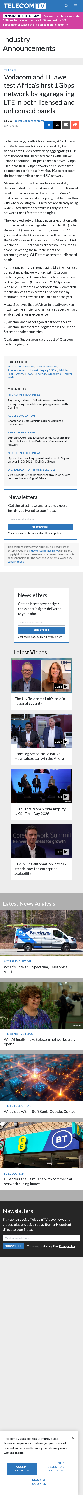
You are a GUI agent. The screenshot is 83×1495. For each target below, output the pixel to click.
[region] (39, 1463)
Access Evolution (46, 366)
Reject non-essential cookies (56, 1466)
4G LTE (12, 366)
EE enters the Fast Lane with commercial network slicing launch (38, 1181)
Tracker (10, 70)
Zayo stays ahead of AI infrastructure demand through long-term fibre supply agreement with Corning (38, 404)
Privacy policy (53, 533)
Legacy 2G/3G (48, 370)
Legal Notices (16, 561)
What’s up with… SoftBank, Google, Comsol (40, 1111)
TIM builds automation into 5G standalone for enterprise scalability (40, 869)
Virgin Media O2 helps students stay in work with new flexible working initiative (39, 476)
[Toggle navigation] (75, 6)
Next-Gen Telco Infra (24, 395)
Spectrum (40, 373)
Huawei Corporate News (28, 120)
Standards (54, 373)
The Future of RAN (21, 432)
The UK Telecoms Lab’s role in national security (39, 700)
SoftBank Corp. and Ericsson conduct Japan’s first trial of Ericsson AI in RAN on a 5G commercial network (39, 441)
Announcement (17, 370)
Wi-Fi (11, 377)
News (28, 373)
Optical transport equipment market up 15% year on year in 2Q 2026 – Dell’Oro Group (39, 459)
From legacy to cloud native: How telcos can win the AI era (39, 756)
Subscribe (40, 527)
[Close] (73, 1438)
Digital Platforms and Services (31, 469)
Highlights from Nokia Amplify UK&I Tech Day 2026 (40, 811)
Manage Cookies (39, 1481)
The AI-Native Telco (18, 1033)
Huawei (33, 370)
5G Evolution (26, 366)
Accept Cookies (22, 1468)
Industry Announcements (29, 43)
